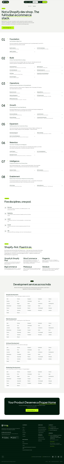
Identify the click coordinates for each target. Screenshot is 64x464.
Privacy (47, 461)
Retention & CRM (41, 437)
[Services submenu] (37, 2)
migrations (9, 268)
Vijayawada (19, 308)
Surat (39, 301)
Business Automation (41, 430)
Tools (23, 445)
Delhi (7, 298)
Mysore (8, 308)
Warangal (50, 308)
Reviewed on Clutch (46, 456)
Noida (39, 305)
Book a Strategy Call (7, 27)
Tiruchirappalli (40, 308)
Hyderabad (40, 298)
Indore (29, 303)
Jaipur (49, 301)
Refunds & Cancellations (55, 461)
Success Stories (25, 443)
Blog (23, 441)
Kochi (49, 305)
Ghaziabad (40, 310)
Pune (18, 301)
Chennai (50, 298)
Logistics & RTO (41, 432)
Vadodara (18, 310)
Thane (8, 310)
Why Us (24, 430)
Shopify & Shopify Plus (11, 259)
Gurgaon (29, 305)
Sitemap (61, 461)
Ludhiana (50, 310)
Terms (49, 461)
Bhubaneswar (9, 305)
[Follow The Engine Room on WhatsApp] (61, 457)
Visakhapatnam (51, 303)
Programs (24, 432)
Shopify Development (42, 427)
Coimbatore (40, 303)
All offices (52, 446)
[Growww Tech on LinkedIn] (53, 457)
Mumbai (18, 298)
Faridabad (29, 310)
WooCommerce (30, 258)
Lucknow (8, 303)
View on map (52, 441)
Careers (24, 434)
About (24, 427)
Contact (24, 436)
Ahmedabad (30, 301)
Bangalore (29, 298)
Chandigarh (19, 305)
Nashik (8, 312)
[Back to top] (3, 457)
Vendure (45, 267)
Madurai (29, 308)
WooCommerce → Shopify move (28, 262)
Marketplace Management (40, 435)
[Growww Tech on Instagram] (55, 457)
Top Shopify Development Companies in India (29, 448)
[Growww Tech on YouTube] (58, 457)
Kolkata (8, 301)
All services (40, 440)
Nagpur (18, 303)
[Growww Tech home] (5, 2)
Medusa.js (27, 267)
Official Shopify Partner (36, 456)
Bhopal (18, 312)
